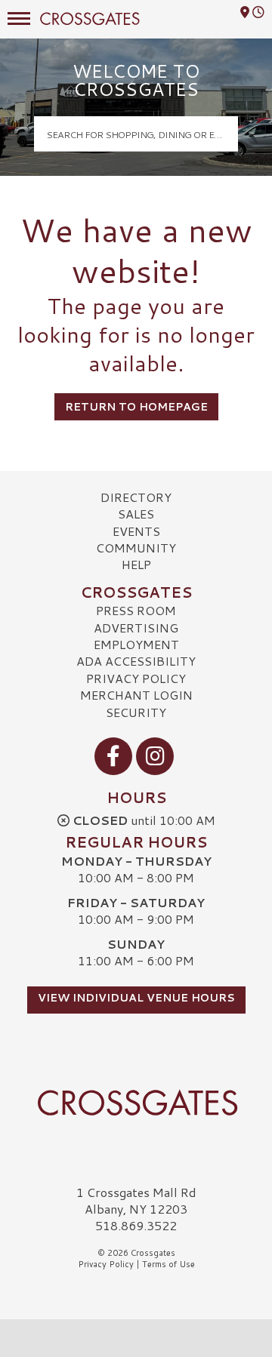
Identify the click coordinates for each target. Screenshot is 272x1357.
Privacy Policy (136, 678)
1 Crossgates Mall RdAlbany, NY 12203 (136, 1200)
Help (136, 564)
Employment (136, 644)
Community (136, 547)
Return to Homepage (136, 406)
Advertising (136, 627)
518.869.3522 (136, 1225)
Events (136, 531)
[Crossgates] (136, 1102)
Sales (136, 513)
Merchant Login (136, 694)
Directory (136, 497)
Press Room (136, 610)
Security (136, 712)
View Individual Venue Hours (136, 997)
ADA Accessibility (136, 660)
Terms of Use (168, 1264)
